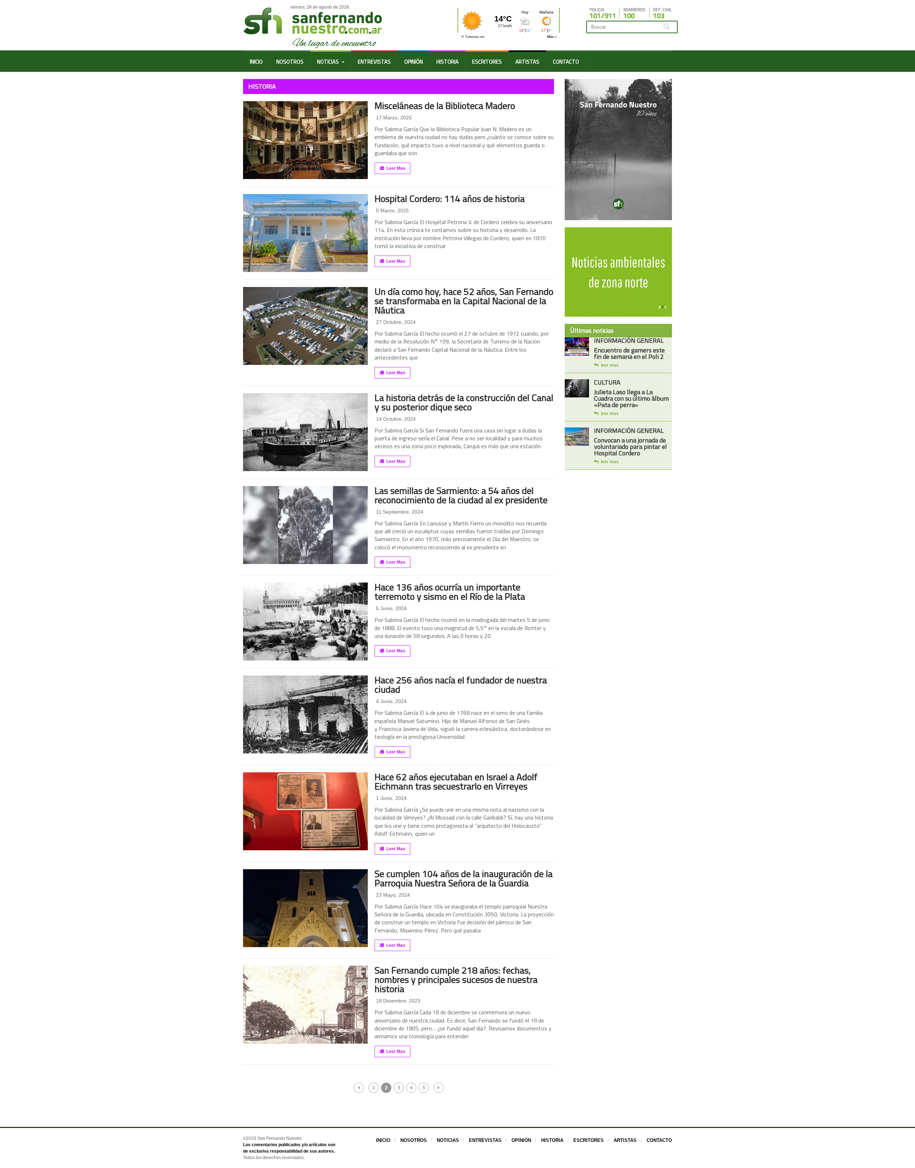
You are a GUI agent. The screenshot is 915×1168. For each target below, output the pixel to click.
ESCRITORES (487, 62)
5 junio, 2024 (391, 608)
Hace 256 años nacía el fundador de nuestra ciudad (461, 684)
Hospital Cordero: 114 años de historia (450, 199)
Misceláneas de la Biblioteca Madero (445, 106)
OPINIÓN (413, 62)
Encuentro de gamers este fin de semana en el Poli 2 (629, 353)
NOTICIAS (448, 1140)
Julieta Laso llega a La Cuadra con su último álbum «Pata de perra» (631, 398)
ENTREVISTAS (374, 62)
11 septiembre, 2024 (399, 512)
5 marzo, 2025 (392, 210)
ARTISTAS (527, 62)
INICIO (256, 62)
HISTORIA (447, 62)
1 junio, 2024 (391, 798)
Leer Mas (395, 168)
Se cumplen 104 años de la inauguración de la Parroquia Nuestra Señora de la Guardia (464, 878)
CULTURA (607, 382)
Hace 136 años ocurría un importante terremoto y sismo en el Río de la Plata (450, 591)
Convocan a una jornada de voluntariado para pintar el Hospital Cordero (630, 446)
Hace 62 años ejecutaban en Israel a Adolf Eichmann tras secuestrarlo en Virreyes (456, 781)
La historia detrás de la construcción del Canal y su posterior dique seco (464, 402)
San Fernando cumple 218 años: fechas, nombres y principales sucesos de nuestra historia (456, 979)
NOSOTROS (289, 62)
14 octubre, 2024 (395, 419)
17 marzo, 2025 (393, 117)
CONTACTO (566, 62)
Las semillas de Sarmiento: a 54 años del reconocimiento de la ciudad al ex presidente (461, 495)
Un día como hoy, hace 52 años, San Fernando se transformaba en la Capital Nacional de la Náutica (464, 300)
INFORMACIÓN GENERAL (629, 340)
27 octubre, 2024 (395, 322)
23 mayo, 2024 (392, 895)
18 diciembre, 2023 (397, 1001)
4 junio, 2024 (391, 701)
